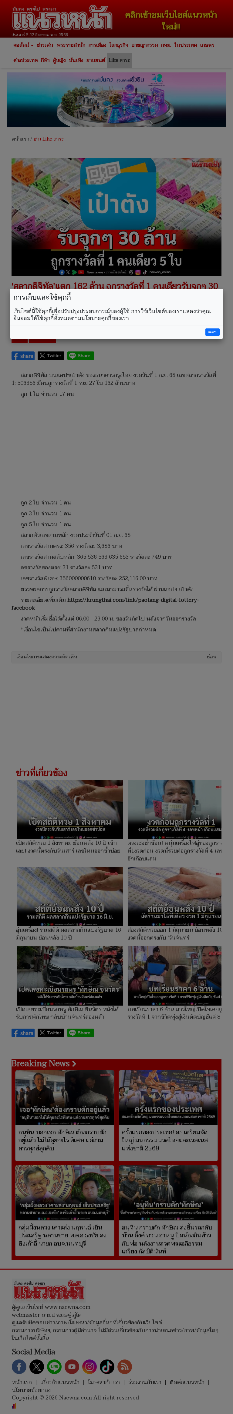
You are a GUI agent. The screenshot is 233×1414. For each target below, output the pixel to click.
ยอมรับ (212, 332)
